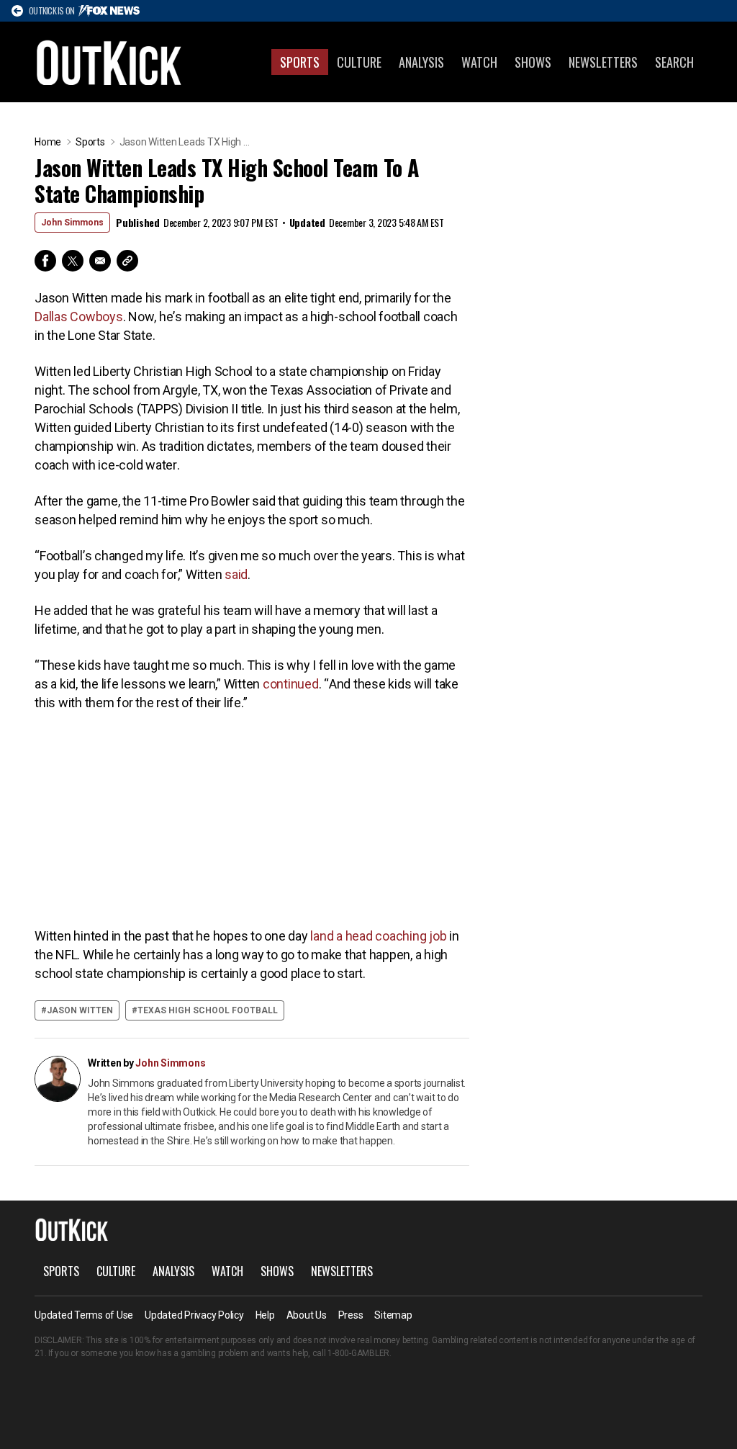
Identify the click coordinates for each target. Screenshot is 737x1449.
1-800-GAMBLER (358, 1353)
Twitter (72, 261)
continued (291, 683)
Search (674, 62)
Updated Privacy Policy (194, 1315)
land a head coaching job (378, 935)
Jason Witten (80, 1010)
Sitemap (393, 1315)
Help (265, 1315)
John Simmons (72, 222)
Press (350, 1315)
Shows (533, 62)
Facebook (45, 261)
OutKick (109, 62)
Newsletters (603, 62)
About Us (306, 1315)
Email (100, 261)
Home (48, 142)
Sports (300, 62)
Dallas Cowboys (79, 316)
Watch (479, 62)
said (236, 574)
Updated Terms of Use (84, 1315)
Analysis (421, 62)
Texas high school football (207, 1010)
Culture (359, 62)
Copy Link (127, 261)
